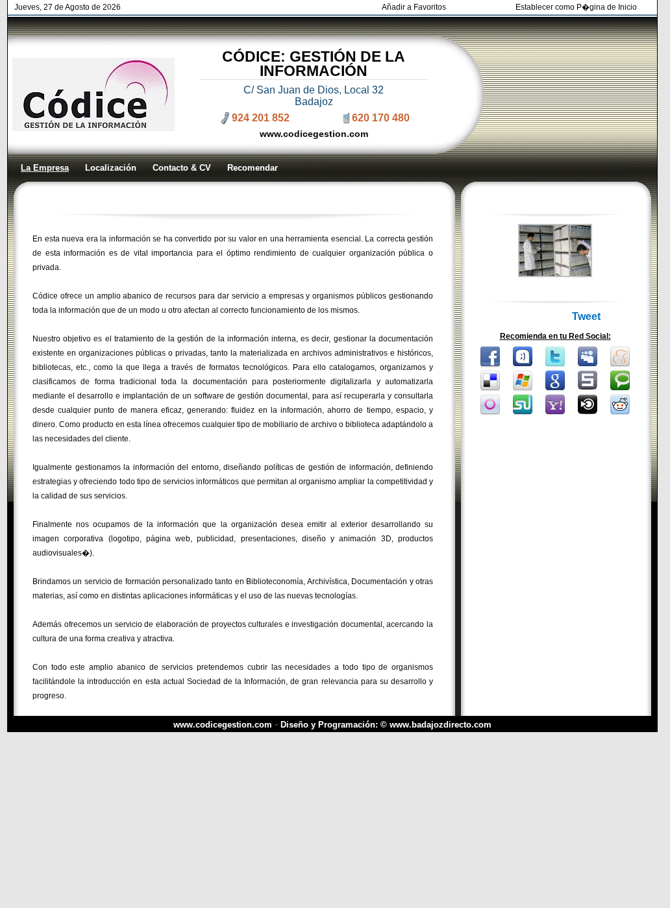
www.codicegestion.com (314, 134)
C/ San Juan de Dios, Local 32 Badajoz (313, 95)
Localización (110, 168)
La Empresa (45, 168)
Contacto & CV (182, 168)
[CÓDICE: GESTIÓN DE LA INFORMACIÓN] (555, 273)
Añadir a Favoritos (414, 7)
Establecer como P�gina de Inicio (576, 7)
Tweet (586, 316)
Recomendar (252, 168)
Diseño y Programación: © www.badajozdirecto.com (385, 725)
